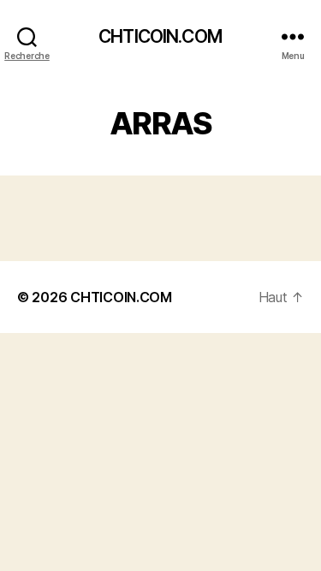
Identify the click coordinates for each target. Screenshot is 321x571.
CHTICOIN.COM (160, 36)
